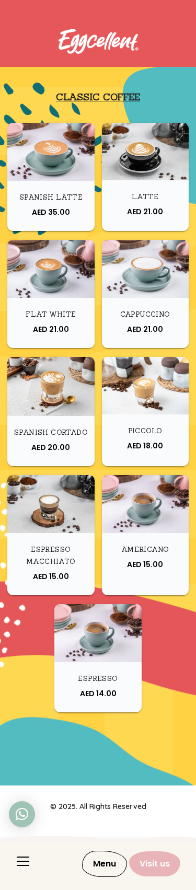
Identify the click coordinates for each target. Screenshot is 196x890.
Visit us (155, 864)
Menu (104, 864)
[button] (22, 814)
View (55, 167)
